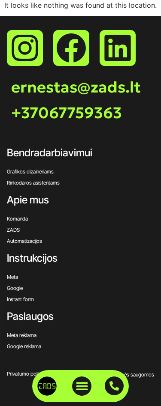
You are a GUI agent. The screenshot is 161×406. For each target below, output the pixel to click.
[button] (81, 386)
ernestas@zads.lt (76, 87)
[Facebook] (71, 48)
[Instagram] (25, 48)
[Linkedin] (118, 48)
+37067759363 (66, 112)
